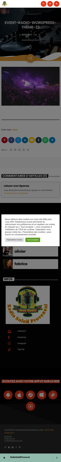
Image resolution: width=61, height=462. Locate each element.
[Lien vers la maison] (4, 4)
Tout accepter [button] (32, 240)
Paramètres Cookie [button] (14, 240)
